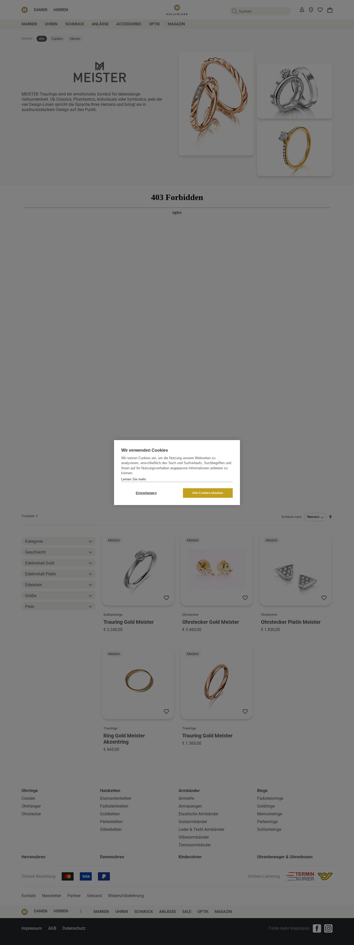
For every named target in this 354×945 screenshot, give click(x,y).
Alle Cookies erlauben (207, 492)
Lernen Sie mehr (133, 479)
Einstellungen (146, 493)
